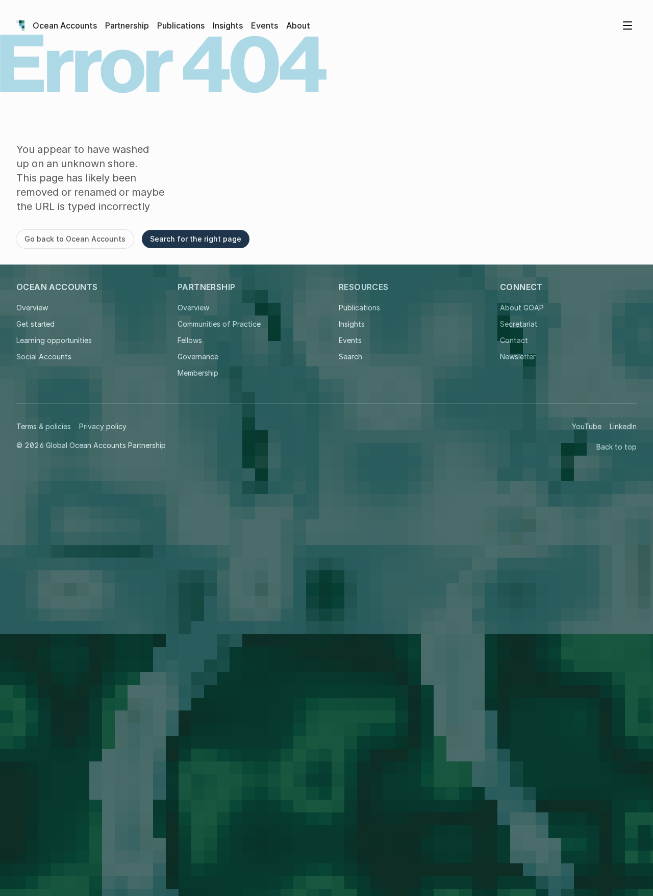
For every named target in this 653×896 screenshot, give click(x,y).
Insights (228, 25)
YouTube (586, 426)
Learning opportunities (54, 340)
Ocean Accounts (65, 25)
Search (350, 356)
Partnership (127, 25)
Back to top (616, 446)
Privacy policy (103, 426)
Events (264, 25)
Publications (181, 25)
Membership (198, 372)
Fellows (190, 340)
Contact (514, 340)
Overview (32, 307)
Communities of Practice (219, 324)
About (298, 25)
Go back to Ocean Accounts (74, 238)
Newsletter (518, 356)
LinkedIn (623, 426)
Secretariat (519, 324)
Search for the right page (195, 238)
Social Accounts (43, 356)
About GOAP (522, 307)
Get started (35, 324)
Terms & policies (43, 426)
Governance (198, 356)
